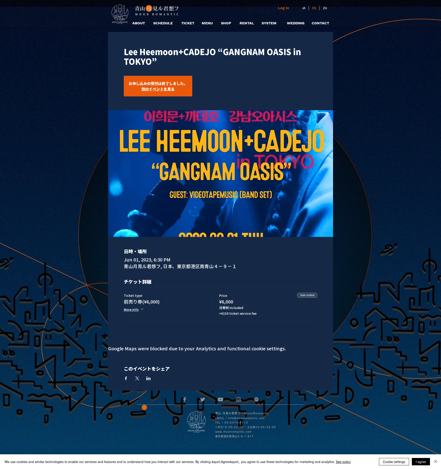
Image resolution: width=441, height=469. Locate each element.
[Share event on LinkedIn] (148, 378)
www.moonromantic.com (233, 431)
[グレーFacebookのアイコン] (184, 399)
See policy (343, 461)
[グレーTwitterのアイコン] (202, 399)
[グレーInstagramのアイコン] (238, 399)
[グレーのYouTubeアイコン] (220, 399)
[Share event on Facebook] (126, 378)
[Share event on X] (137, 378)
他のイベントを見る (158, 89)
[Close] (435, 461)
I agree (421, 461)
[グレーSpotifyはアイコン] (256, 399)
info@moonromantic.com (246, 418)
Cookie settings (394, 461)
